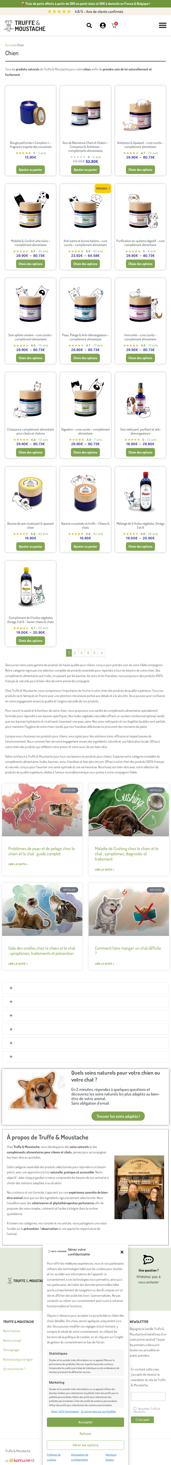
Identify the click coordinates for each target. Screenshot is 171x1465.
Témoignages (11, 1350)
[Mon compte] (103, 25)
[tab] (85, 988)
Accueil (9, 45)
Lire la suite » (18, 864)
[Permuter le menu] (162, 25)
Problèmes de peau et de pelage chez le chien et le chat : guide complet (41, 851)
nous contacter (148, 1282)
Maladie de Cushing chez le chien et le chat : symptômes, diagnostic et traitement (126, 854)
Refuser (86, 1434)
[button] (122, 1252)
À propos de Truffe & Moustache (47, 1137)
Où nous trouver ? (14, 1369)
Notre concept (12, 1340)
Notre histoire (11, 1331)
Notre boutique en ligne (18, 1359)
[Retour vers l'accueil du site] (25, 25)
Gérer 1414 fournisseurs (65, 1411)
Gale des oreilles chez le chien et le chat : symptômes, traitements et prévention (41, 950)
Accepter (85, 1422)
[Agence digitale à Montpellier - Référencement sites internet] (19, 1460)
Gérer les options (85, 1445)
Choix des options (140, 169)
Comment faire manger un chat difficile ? (128, 950)
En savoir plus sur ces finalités (98, 1411)
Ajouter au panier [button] (30, 169)
